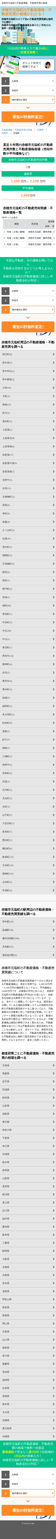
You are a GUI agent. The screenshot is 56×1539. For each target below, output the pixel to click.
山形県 (5, 1105)
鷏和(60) (6, 605)
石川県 (5, 1210)
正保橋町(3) (8, 563)
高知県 (5, 1372)
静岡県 (5, 1251)
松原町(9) (7, 723)
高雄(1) (6, 597)
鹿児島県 (7, 1428)
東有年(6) (7, 681)
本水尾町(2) (8, 714)
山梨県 (5, 1178)
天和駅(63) (7, 946)
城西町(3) (7, 555)
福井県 (5, 1218)
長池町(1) (7, 614)
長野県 (5, 1186)
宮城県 (5, 1089)
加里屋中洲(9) (9, 463)
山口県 (5, 1339)
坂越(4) (6, 522)
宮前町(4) (7, 773)
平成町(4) (7, 890)
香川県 (5, 1356)
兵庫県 (5, 1275)
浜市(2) (6, 672)
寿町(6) (6, 513)
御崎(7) (6, 748)
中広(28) (6, 630)
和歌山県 (7, 1299)
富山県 (5, 1202)
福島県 (5, 1114)
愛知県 (5, 1226)
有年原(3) (7, 362)
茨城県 (5, 1154)
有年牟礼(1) (8, 371)
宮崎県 (5, 1420)
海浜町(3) (7, 421)
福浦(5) (6, 698)
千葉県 (5, 1138)
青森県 (5, 1073)
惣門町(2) (7, 589)
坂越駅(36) (7, 930)
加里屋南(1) (8, 471)
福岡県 (5, 1380)
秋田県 (5, 1097)
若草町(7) (7, 832)
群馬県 (5, 1170)
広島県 (5, 1331)
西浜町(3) (7, 840)
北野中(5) (7, 480)
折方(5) (6, 413)
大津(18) (6, 388)
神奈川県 (7, 1130)
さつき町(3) (8, 530)
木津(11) (6, 488)
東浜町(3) (7, 689)
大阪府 (5, 1259)
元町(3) (6, 806)
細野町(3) (7, 706)
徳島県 (5, 1347)
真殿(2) (6, 731)
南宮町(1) (7, 647)
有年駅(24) (7, 921)
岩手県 (5, 1081)
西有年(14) (7, 656)
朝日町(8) (7, 354)
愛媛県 (5, 1364)
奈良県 (5, 1283)
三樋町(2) (7, 756)
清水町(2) (7, 547)
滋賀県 (5, 1291)
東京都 (5, 1122)
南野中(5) (7, 765)
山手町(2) (7, 815)
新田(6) (6, 572)
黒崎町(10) (7, 873)
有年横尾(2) (8, 379)
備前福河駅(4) (9, 955)
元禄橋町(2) (8, 496)
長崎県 (5, 1396)
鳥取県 (5, 1307)
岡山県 (5, 1323)
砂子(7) (6, 739)
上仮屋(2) (7, 429)
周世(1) (6, 580)
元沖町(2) (7, 790)
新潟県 (5, 1194)
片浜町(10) (7, 865)
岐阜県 (5, 1235)
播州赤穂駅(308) (10, 938)
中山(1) (6, 639)
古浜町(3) (7, 882)
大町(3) (6, 396)
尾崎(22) (6, 404)
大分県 (5, 1412)
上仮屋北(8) (8, 438)
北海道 (5, 1065)
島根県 (5, 1315)
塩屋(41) (6, 538)
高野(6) (6, 505)
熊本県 (5, 1404)
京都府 (5, 1267)
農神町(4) (7, 664)
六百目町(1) (8, 823)
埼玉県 (5, 1146)
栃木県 (5, 1162)
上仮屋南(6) (8, 446)
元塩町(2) (7, 798)
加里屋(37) (7, 455)
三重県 (5, 1243)
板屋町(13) (7, 857)
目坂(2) (6, 781)
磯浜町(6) (7, 848)
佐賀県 (5, 1388)
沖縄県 (5, 1436)
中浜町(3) (7, 622)
